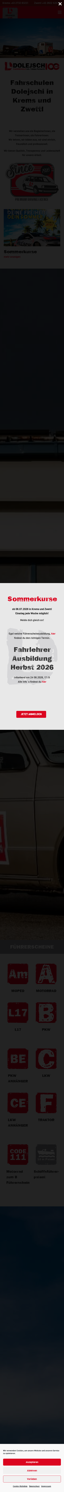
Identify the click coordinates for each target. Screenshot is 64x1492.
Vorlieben (32, 1479)
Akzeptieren (32, 1462)
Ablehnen (32, 1470)
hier (53, 633)
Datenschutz (34, 1486)
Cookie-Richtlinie (20, 1486)
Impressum (46, 1486)
